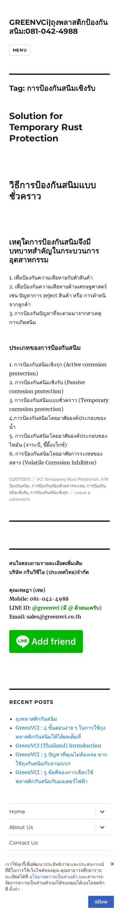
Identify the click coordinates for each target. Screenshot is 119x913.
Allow (101, 902)
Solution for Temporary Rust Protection (46, 127)
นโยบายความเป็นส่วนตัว (53, 877)
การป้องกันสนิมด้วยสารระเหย (58, 485)
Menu (20, 50)
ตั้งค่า (14, 889)
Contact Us (23, 843)
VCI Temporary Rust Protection (67, 479)
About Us (21, 827)
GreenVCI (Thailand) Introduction (58, 745)
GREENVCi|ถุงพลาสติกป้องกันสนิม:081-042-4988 (58, 27)
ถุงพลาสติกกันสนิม (36, 719)
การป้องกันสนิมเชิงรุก (49, 492)
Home (17, 812)
